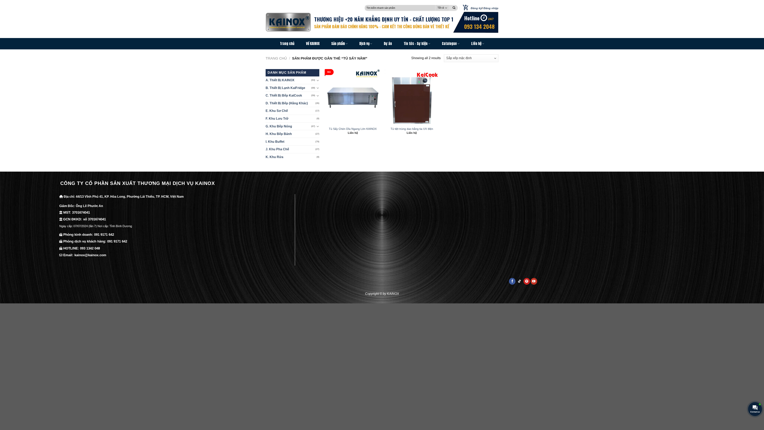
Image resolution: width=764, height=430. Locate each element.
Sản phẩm (338, 43)
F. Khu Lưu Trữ (277, 118)
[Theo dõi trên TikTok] (519, 281)
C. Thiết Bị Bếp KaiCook (284, 95)
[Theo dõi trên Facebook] (512, 281)
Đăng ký (476, 8)
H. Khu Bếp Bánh (279, 134)
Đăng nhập (490, 8)
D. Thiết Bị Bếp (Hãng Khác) (287, 103)
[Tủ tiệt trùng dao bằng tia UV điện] (411, 96)
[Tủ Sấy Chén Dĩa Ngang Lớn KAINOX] (352, 96)
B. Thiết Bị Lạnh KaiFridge (285, 88)
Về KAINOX (313, 43)
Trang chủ (287, 43)
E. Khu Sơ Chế (277, 110)
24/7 (491, 19)
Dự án (388, 43)
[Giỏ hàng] (464, 8)
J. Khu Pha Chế (277, 149)
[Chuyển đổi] (317, 80)
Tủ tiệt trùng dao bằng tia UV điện (412, 128)
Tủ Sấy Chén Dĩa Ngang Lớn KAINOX (353, 128)
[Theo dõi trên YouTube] (534, 281)
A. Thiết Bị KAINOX (280, 80)
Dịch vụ (364, 43)
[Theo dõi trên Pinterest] (526, 281)
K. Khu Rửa (274, 157)
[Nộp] (454, 8)
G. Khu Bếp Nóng (279, 126)
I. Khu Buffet (275, 141)
